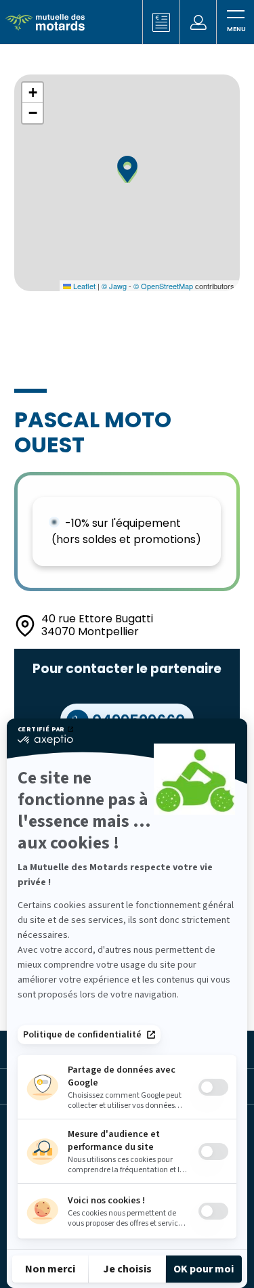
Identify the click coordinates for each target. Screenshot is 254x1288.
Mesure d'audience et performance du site (114, 1141)
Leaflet (83, 285)
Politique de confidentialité (82, 1035)
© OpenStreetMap (163, 285)
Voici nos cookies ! (106, 1200)
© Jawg (114, 285)
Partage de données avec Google (121, 1076)
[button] (127, 169)
